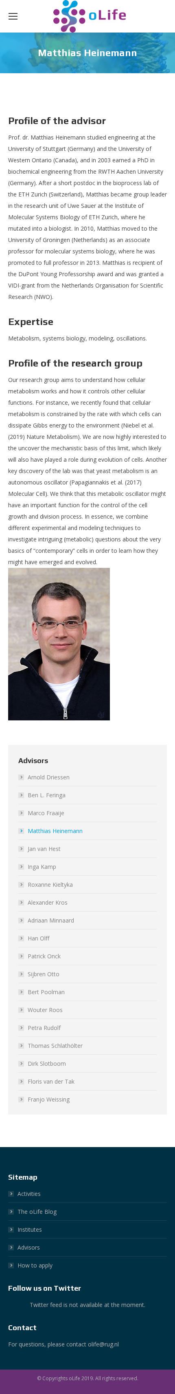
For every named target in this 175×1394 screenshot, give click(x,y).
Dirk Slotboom (47, 1063)
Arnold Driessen (49, 777)
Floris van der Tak (51, 1081)
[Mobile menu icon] (13, 16)
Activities (29, 1194)
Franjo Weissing (49, 1099)
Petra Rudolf (44, 1028)
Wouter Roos (45, 1010)
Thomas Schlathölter (55, 1045)
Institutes (30, 1229)
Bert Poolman (46, 992)
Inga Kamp (42, 866)
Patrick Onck (44, 956)
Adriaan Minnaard (51, 920)
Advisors (29, 1247)
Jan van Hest (44, 849)
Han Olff (38, 938)
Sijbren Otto (43, 974)
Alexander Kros (48, 902)
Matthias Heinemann (55, 831)
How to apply (35, 1265)
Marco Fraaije (46, 813)
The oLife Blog (37, 1211)
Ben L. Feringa (47, 795)
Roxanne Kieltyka (50, 884)
